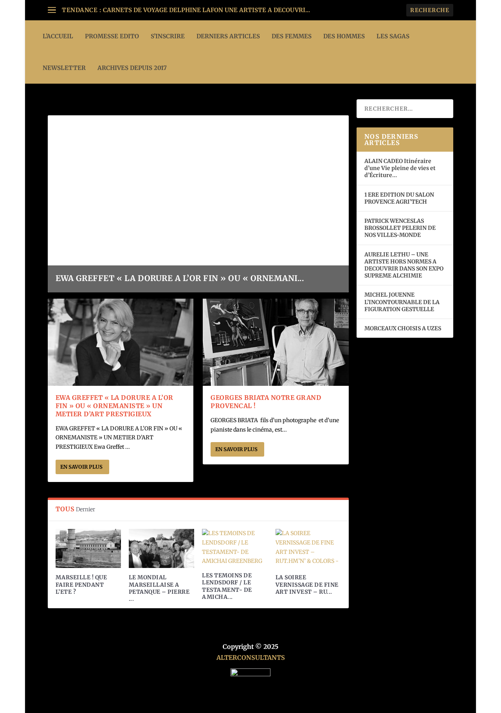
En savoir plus (81, 467)
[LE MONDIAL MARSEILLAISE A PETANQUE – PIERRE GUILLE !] (161, 548)
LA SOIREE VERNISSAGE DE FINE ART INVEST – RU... (307, 584)
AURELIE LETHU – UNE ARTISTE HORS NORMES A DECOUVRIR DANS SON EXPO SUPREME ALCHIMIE (403, 265)
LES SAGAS (393, 36)
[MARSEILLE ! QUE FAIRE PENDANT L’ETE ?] (88, 548)
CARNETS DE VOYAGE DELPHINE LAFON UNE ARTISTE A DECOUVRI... (206, 10)
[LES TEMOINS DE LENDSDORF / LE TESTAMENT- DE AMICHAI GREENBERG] (234, 547)
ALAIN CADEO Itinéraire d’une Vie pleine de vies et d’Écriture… (400, 168)
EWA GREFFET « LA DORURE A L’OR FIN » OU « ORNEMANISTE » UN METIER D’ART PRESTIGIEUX (114, 406)
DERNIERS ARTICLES (228, 36)
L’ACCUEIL (58, 36)
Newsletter (64, 68)
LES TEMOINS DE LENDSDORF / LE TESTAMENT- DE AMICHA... (227, 586)
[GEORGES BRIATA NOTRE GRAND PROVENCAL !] (276, 342)
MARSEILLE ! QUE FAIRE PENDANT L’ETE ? (81, 584)
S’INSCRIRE (168, 36)
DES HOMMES (344, 36)
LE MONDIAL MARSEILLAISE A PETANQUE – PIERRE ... (159, 588)
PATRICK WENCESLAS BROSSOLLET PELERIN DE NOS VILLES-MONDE (400, 227)
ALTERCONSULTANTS (250, 657)
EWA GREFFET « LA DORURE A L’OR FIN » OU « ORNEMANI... (180, 278)
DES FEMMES (292, 36)
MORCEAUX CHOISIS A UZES (402, 328)
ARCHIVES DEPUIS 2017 (132, 68)
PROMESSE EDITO (112, 36)
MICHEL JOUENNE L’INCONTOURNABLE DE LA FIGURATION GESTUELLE (402, 301)
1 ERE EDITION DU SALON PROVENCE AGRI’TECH (399, 198)
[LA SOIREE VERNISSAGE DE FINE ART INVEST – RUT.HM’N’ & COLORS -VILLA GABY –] (308, 548)
